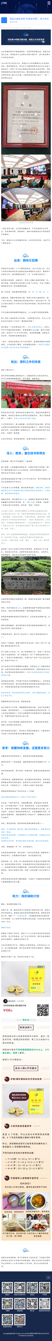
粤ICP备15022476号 (42, 1333)
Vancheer (30, 1335)
